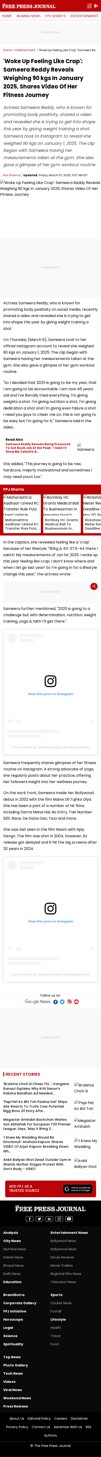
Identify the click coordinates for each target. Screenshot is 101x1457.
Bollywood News (63, 1241)
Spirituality (13, 1344)
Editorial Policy (39, 1418)
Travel (55, 1336)
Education (12, 1282)
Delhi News (12, 1273)
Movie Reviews (62, 1257)
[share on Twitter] (39, 1218)
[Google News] (37, 1001)
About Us (17, 1418)
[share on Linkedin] (49, 1218)
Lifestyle (58, 1319)
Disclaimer (79, 1418)
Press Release (15, 1406)
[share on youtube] (69, 1218)
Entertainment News (69, 1232)
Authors (50, 1435)
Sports (56, 1295)
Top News (12, 1357)
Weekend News (17, 1398)
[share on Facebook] (29, 1218)
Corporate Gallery (19, 1303)
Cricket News (61, 1303)
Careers (60, 1418)
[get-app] (96, 6)
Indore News (13, 1257)
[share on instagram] (59, 1218)
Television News (63, 1282)
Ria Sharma (12, 175)
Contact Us (41, 1427)
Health (55, 1327)
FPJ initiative (14, 1311)
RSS (88, 1427)
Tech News (13, 1373)
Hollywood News (63, 1249)
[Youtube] (76, 1001)
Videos (9, 1381)
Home (7, 16)
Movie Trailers (61, 1265)
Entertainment (84, 16)
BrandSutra (13, 1295)
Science (10, 1336)
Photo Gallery (15, 1365)
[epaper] (89, 6)
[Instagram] (69, 1001)
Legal (8, 1327)
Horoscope (13, 1319)
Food (54, 1344)
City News (12, 1241)
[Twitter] (62, 1001)
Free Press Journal (29, 6)
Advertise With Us (68, 1427)
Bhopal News (13, 1265)
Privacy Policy (17, 1427)
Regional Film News (65, 1273)
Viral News (12, 1390)
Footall (55, 1311)
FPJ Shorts (55, 16)
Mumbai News (28, 16)
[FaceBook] (55, 1001)
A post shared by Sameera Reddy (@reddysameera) (51, 747)
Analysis (10, 1232)
